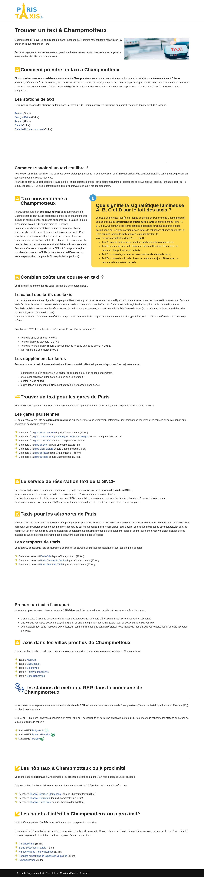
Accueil (21, 873)
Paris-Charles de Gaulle (53, 560)
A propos (84, 873)
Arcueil (18, 121)
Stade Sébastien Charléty (32, 847)
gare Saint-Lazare (43, 449)
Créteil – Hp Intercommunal (29, 129)
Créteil (18, 125)
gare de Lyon (41, 444)
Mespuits (31, 660)
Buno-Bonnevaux (36, 676)
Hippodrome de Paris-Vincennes (36, 851)
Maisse (36, 738)
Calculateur (52, 873)
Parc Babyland (26, 843)
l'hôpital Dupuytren (40, 798)
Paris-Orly (45, 556)
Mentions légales (69, 873)
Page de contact (35, 873)
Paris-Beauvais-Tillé (51, 564)
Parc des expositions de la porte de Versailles (43, 856)
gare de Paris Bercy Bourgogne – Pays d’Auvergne (61, 436)
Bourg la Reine (23, 117)
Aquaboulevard (27, 860)
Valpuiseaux (33, 664)
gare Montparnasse (44, 432)
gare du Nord (41, 457)
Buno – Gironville (41, 734)
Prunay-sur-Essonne (38, 672)
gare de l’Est (41, 453)
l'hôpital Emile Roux (40, 802)
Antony (18, 113)
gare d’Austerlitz (43, 440)
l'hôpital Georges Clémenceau (46, 794)
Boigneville (33, 668)
